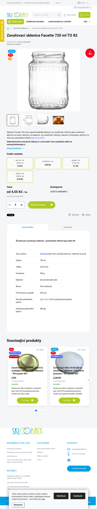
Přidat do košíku (38, 205)
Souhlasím (77, 496)
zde (43, 499)
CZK (83, 3)
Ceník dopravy (12, 456)
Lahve (39, 460)
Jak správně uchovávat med (17, 482)
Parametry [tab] (68, 227)
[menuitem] (15, 21)
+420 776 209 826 (78, 454)
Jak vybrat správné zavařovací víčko (18, 488)
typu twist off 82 (38, 138)
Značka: (14, 44)
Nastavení (18, 505)
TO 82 (42, 254)
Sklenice (40, 452)
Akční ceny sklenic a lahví (46, 449)
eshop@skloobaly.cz (79, 449)
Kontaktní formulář (79, 468)
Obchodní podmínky (14, 3)
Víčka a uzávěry (42, 456)
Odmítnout (61, 496)
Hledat (58, 15)
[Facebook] (69, 460)
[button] (36, 410)
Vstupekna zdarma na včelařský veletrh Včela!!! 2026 (18, 477)
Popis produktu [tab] (27, 227)
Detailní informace (14, 148)
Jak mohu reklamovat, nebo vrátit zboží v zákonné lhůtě (19, 461)
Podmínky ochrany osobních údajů (36, 3)
